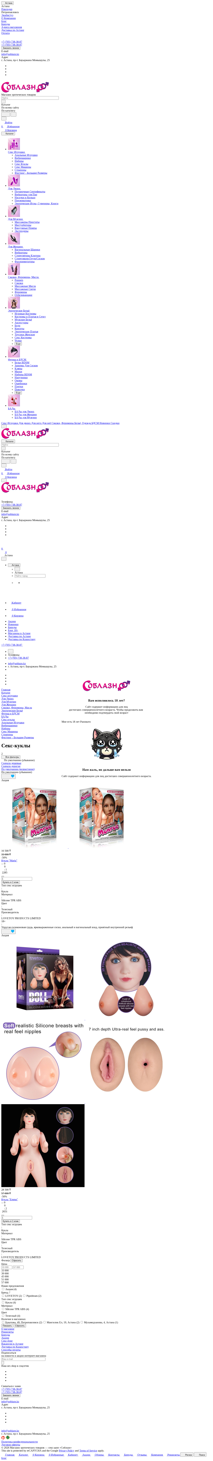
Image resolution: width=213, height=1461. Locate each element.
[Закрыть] (63, 782)
